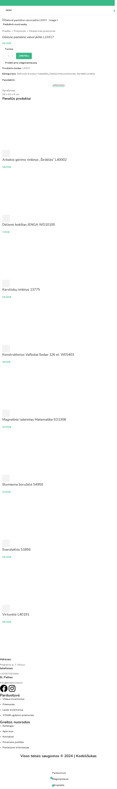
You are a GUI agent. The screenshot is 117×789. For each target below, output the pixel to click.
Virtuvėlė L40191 (15, 614)
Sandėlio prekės (86, 73)
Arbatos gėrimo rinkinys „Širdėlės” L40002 (34, 159)
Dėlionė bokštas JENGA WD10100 (28, 224)
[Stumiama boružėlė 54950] (58, 451)
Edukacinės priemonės (42, 31)
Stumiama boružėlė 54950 (22, 484)
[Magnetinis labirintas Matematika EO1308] (58, 386)
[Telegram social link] (66, 3)
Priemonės (20, 31)
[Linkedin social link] (62, 3)
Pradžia (6, 31)
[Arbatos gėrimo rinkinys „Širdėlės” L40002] (58, 126)
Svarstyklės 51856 (16, 549)
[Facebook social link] (51, 3)
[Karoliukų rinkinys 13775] (58, 256)
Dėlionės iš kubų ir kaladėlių (32, 73)
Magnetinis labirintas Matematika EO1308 (34, 419)
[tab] (59, 85)
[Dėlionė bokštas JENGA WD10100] (58, 191)
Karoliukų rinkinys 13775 (21, 289)
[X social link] (55, 3)
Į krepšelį (24, 56)
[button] (6, 153)
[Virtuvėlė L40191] (58, 581)
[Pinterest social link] (58, 3)
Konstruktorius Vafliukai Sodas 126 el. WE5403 (38, 354)
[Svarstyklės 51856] (58, 516)
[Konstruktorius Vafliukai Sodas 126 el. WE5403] (58, 321)
